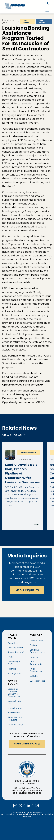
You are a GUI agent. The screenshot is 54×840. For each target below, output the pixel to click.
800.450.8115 (19, 793)
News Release (25, 21)
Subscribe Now (29, 743)
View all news (12, 434)
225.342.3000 (34, 793)
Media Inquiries (27, 590)
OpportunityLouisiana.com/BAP (22, 384)
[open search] (47, 3)
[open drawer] (47, 10)
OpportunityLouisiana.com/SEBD (23, 402)
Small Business (42, 21)
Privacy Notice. (8, 814)
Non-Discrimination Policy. (28, 814)
